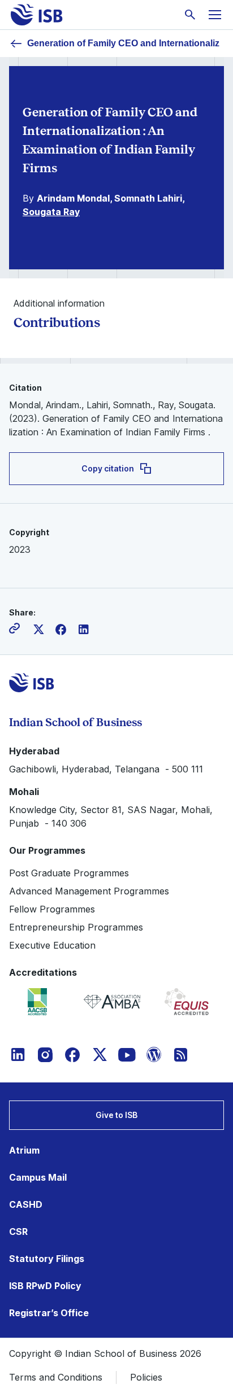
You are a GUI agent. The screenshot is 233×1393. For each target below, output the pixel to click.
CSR (18, 1231)
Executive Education (52, 945)
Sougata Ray (51, 211)
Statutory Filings (46, 1258)
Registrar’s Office (49, 1312)
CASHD (25, 1204)
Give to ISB (116, 1115)
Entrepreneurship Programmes (76, 927)
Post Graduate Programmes (69, 873)
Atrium (24, 1150)
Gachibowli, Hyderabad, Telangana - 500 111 (106, 769)
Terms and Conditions (55, 1377)
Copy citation (107, 468)
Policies (146, 1377)
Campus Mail (38, 1177)
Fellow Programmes (52, 909)
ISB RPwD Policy (45, 1285)
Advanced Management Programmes (89, 891)
